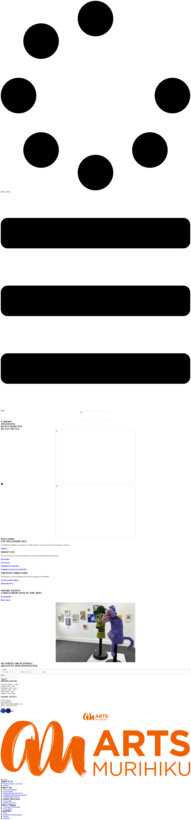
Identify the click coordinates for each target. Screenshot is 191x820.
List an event (5, 562)
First (22, 672)
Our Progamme (6, 596)
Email (2, 675)
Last (44, 672)
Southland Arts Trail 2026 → (10, 566)
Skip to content (5, 191)
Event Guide (5, 559)
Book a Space (5, 600)
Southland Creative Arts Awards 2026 (13, 569)
